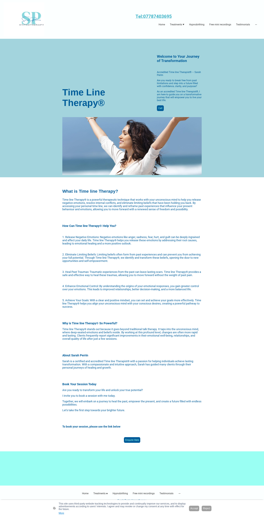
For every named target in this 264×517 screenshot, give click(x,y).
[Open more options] (256, 24)
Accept (194, 508)
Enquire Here (132, 440)
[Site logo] (24, 19)
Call (160, 108)
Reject (206, 508)
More (61, 513)
